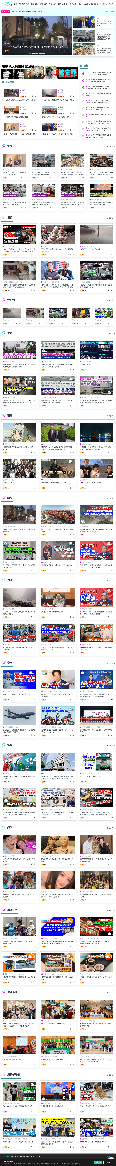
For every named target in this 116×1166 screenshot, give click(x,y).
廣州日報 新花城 (35, 1156)
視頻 (36, 4)
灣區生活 (65, 4)
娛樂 (59, 4)
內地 (50, 4)
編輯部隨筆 (74, 4)
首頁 (15, 4)
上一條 (106, 11)
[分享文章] (67, 50)
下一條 (112, 11)
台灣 (54, 4)
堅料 (80, 4)
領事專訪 (21, 4)
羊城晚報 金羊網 (24, 1156)
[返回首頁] (8, 4)
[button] (7, 51)
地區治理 (87, 4)
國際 (45, 4)
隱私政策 (77, 1163)
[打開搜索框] (99, 4)
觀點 (41, 4)
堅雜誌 (93, 4)
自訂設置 (107, 1162)
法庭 (32, 4)
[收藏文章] (64, 50)
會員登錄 (111, 4)
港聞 (27, 4)
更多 (110, 1156)
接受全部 (98, 1162)
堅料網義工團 (14, 1156)
